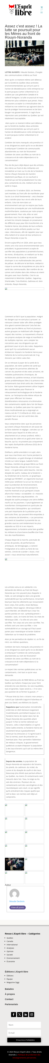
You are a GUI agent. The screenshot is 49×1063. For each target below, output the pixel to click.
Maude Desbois (16, 901)
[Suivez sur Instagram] (31, 1014)
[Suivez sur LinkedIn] (25, 1014)
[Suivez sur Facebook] (13, 1014)
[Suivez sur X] (19, 1014)
